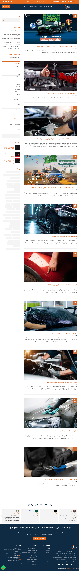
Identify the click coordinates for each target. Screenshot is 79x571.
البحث (18, 16)
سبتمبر (75, 63)
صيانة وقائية (17, 240)
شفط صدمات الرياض (15, 232)
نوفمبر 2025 (17, 81)
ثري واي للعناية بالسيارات (70, 568)
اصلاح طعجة (17, 189)
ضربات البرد (10, 240)
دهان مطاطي (7, 217)
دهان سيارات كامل (16, 217)
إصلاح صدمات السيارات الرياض (13, 180)
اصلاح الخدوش (9, 183)
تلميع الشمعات (16, 206)
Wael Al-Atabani (12, 510)
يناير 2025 (18, 86)
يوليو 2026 (18, 69)
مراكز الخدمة (17, 243)
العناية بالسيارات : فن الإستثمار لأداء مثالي (65, 431)
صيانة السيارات (16, 237)
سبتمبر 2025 (17, 84)
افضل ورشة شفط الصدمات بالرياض (12, 195)
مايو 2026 (18, 71)
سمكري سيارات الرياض (15, 223)
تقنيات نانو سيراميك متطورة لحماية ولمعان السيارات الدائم (61, 479)
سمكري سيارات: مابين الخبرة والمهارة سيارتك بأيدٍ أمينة (61, 382)
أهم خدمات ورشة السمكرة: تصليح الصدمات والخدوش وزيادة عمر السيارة (57, 139)
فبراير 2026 (18, 76)
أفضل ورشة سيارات (15, 175)
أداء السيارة (9, 172)
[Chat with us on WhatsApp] (3, 567)
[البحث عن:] (11, 135)
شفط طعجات (17, 127)
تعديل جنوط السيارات (15, 203)
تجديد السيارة (9, 200)
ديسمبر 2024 (17, 89)
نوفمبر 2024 (17, 91)
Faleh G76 (70, 510)
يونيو (75, 15)
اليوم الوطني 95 (16, 200)
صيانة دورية (9, 237)
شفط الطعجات (8, 229)
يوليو (75, 205)
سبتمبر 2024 (17, 97)
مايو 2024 (18, 107)
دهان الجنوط (8, 212)
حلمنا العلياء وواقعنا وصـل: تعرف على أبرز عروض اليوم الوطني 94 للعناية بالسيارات (54, 187)
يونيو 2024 (18, 104)
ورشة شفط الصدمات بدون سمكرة (13, 249)
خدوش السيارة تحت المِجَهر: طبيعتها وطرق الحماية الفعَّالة (61, 285)
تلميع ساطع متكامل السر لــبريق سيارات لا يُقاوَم (64, 236)
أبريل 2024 (18, 109)
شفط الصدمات (16, 229)
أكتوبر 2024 (18, 94)
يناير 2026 (18, 79)
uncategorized (17, 121)
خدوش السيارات (16, 212)
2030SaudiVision (16, 172)
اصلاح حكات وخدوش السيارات (13, 186)
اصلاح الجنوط (16, 183)
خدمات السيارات (11, 209)
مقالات (76, 48)
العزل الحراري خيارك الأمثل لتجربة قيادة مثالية (64, 333)
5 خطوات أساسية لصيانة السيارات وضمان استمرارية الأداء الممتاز (59, 93)
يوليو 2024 (18, 102)
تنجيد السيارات (8, 206)
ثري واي (18, 209)
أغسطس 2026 (17, 66)
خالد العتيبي (31, 510)
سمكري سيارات (7, 220)
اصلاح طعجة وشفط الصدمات (13, 192)
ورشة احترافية (16, 246)
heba (73, 48)
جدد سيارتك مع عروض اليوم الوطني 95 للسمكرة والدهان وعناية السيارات (57, 46)
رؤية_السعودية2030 (15, 220)
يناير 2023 (18, 112)
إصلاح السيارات (7, 175)
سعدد (52, 510)
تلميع (8, 203)
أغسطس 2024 (17, 99)
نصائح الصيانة (10, 243)
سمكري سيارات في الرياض (14, 124)
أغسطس (75, 254)
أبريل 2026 (18, 74)
